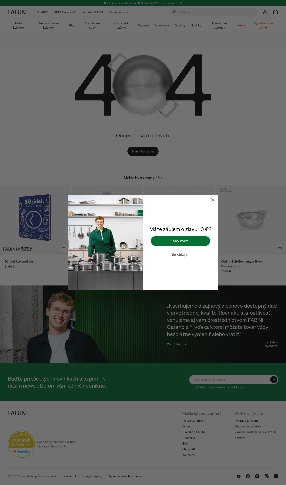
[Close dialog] (213, 199)
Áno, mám (180, 241)
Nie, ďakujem (180, 254)
